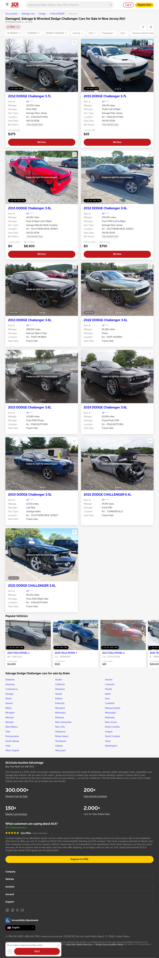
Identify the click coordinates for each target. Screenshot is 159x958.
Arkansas (10, 684)
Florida (108, 689)
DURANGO (14, 33)
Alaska (58, 679)
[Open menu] (7, 4)
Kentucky (60, 703)
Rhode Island (61, 736)
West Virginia (12, 750)
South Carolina (112, 736)
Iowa (107, 698)
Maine (8, 708)
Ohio (7, 731)
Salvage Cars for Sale (16, 796)
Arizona (108, 679)
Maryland (60, 708)
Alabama (10, 679)
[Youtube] (22, 910)
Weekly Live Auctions (16, 814)
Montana (59, 717)
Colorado (109, 684)
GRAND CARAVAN (56, 33)
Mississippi (110, 712)
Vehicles (9, 879)
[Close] (58, 945)
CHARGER (33, 33)
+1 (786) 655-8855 (14, 936)
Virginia (59, 746)
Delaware (60, 689)
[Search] (110, 4)
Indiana (58, 698)
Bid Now (41, 142)
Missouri (9, 717)
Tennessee (60, 741)
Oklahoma (60, 731)
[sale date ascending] (143, 27)
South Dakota (12, 741)
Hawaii (58, 694)
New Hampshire (63, 722)
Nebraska (110, 717)
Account (9, 894)
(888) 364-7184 (32, 936)
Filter (14, 27)
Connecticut (11, 689)
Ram (92, 33)
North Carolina (112, 727)
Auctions (9, 886)
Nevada (9, 722)
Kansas (9, 703)
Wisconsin (60, 750)
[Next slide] (72, 65)
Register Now (144, 5)
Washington (111, 746)
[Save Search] (151, 27)
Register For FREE (79, 859)
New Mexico (11, 727)
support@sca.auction (51, 936)
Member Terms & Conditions (106, 944)
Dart (123, 33)
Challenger (108, 33)
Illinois (8, 698)
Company (10, 871)
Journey (78, 33)
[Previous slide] (11, 65)
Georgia (9, 694)
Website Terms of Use (84, 944)
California (60, 684)
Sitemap (120, 944)
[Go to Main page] (14, 4)
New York (60, 727)
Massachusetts (112, 708)
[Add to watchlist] (74, 42)
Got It (37, 951)
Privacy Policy (70, 944)
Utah (7, 746)
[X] (17, 910)
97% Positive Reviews (16, 827)
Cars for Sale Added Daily (97, 814)
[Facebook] (12, 910)
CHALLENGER (57, 13)
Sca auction (11, 13)
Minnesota (60, 712)
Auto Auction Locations (95, 796)
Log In (128, 5)
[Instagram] (7, 910)
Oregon (109, 731)
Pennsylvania (12, 736)
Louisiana (109, 703)
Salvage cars (28, 13)
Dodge (42, 13)
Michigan (10, 712)
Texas (108, 741)
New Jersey (111, 722)
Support (9, 902)
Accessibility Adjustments (25, 920)
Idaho (108, 694)
